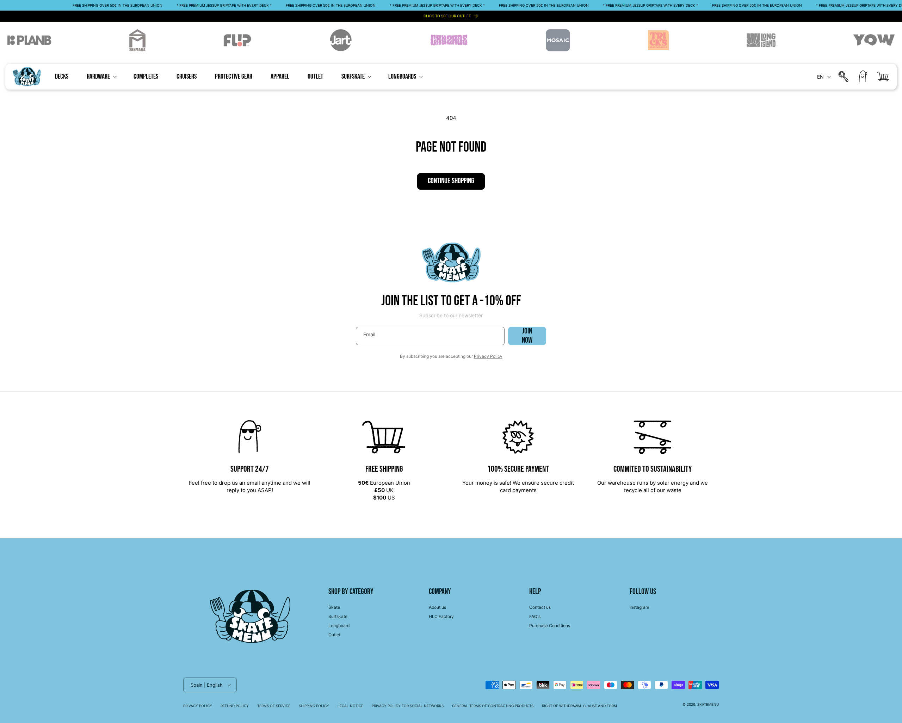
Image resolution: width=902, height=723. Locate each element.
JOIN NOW (527, 336)
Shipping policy (314, 706)
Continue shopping (451, 181)
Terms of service (273, 706)
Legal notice (350, 706)
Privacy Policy (488, 356)
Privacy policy (197, 706)
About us (437, 607)
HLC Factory (441, 616)
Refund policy (235, 706)
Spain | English (207, 685)
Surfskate (337, 616)
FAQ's (534, 616)
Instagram (639, 607)
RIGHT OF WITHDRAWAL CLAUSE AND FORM (579, 706)
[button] (100, 76)
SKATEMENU (708, 704)
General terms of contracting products (492, 706)
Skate (334, 607)
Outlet (334, 634)
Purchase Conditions (549, 625)
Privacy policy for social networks (408, 706)
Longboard (339, 625)
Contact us (540, 607)
